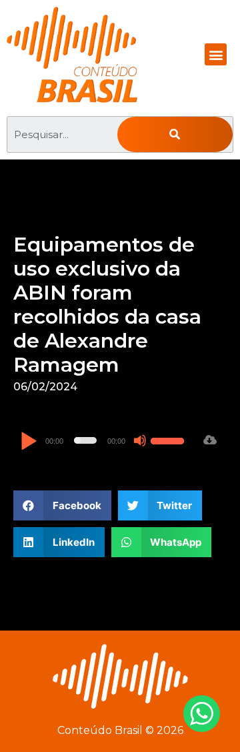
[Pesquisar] (175, 134)
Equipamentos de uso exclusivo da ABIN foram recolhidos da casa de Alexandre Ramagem (107, 304)
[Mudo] (140, 440)
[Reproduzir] (28, 442)
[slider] (169, 439)
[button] (216, 54)
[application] (104, 440)
